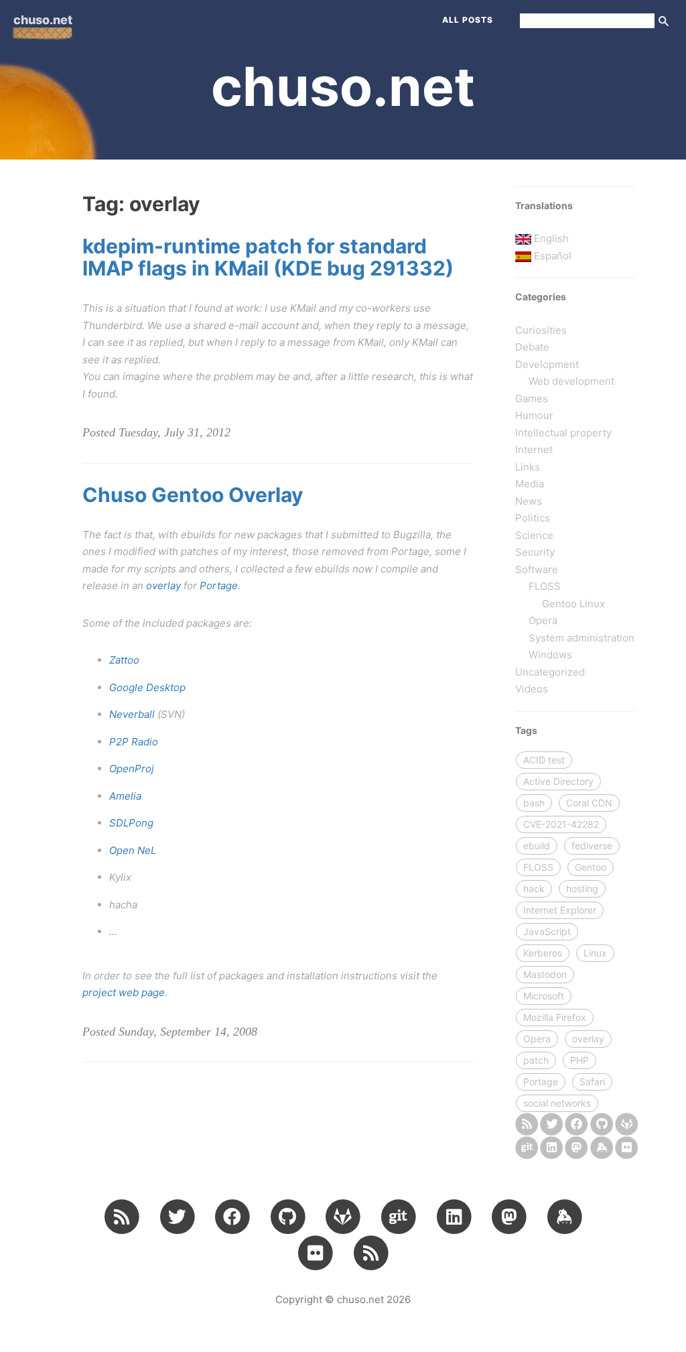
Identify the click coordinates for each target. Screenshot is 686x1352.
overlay (163, 585)
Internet (534, 449)
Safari (592, 1081)
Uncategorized (550, 672)
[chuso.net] (526, 1123)
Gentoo (590, 867)
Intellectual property (563, 432)
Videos (531, 688)
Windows (550, 654)
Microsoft (543, 995)
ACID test (544, 759)
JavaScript (547, 931)
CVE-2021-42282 (561, 824)
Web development (571, 381)
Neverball (132, 714)
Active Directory (558, 781)
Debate (532, 347)
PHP (579, 1060)
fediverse (591, 845)
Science (534, 535)
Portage (219, 585)
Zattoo (124, 660)
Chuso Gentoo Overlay (192, 495)
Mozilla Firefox (554, 1017)
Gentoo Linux (573, 603)
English (551, 238)
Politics (532, 517)
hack (534, 888)
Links (527, 466)
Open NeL (132, 850)
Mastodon (545, 974)
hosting (582, 888)
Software (536, 569)
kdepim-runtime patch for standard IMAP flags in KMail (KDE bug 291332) (268, 257)
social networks (557, 1103)
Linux (595, 953)
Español (552, 255)
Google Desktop (147, 687)
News (528, 501)
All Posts (467, 20)
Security (535, 552)
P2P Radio (133, 741)
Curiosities (541, 330)
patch (536, 1060)
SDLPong (131, 822)
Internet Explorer (559, 910)
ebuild (536, 845)
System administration (581, 637)
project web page (123, 992)
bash (534, 802)
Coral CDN (589, 802)
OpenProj (131, 768)
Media (529, 483)
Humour (534, 415)
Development (547, 364)
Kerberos (542, 953)
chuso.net (42, 20)
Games (531, 398)
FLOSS (545, 586)
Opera (543, 620)
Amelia (125, 796)
